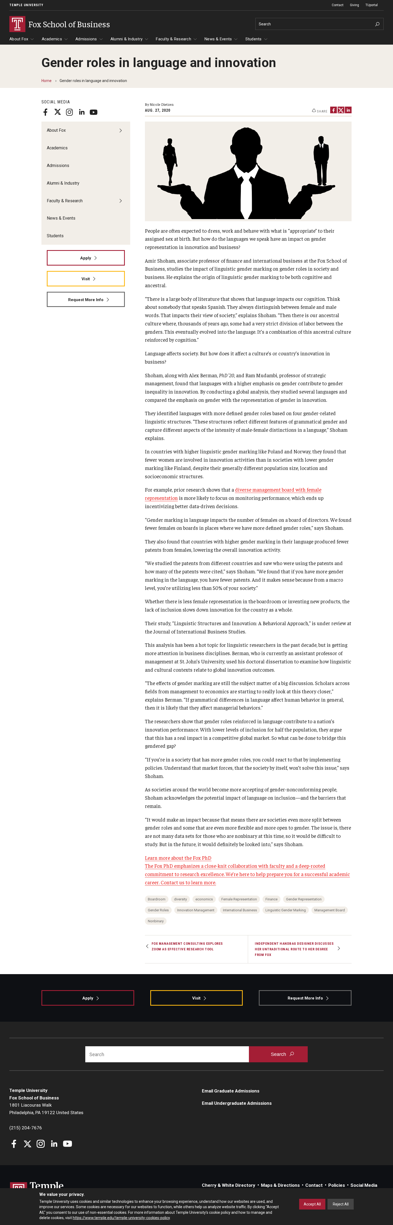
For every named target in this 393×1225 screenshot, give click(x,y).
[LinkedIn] (82, 112)
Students (253, 39)
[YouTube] (94, 112)
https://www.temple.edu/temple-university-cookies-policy (121, 1218)
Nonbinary (156, 921)
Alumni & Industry (126, 39)
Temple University (26, 5)
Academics (52, 39)
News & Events (218, 39)
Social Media (363, 1185)
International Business (240, 910)
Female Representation (239, 899)
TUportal (371, 5)
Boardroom (156, 899)
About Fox (18, 39)
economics (204, 899)
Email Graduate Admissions (230, 1091)
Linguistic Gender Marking (285, 910)
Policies (336, 1185)
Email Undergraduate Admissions (237, 1103)
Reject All (341, 1204)
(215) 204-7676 (25, 1127)
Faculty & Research (173, 39)
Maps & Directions (280, 1185)
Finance (271, 899)
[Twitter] (57, 112)
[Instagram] (70, 112)
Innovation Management (195, 910)
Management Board (329, 910)
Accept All (312, 1204)
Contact (338, 5)
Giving (354, 5)
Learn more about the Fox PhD (178, 857)
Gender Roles (158, 910)
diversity (180, 899)
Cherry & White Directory (228, 1185)
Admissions (86, 39)
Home (46, 81)
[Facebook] (45, 112)
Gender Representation (304, 899)
